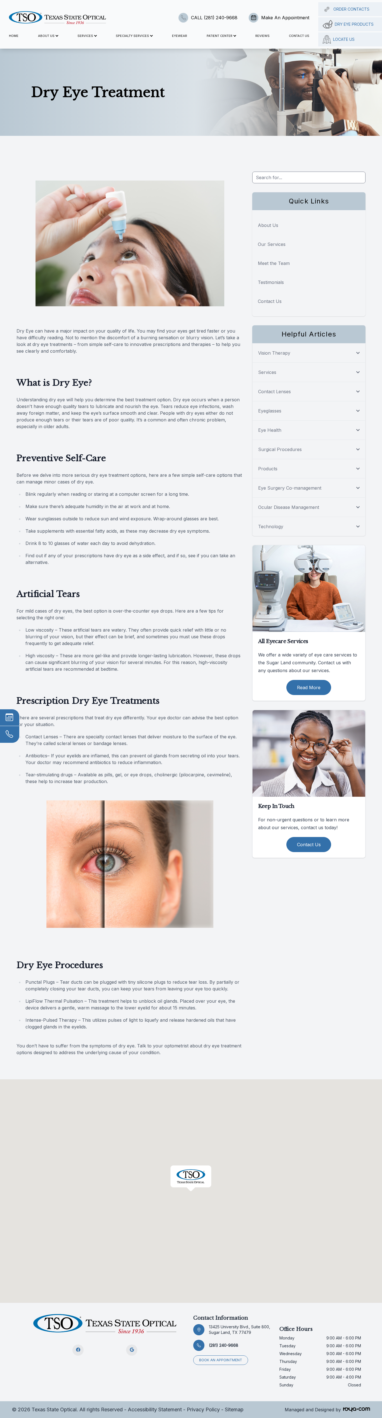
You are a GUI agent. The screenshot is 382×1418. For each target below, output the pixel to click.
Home (13, 36)
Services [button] (85, 36)
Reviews (262, 36)
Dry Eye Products (354, 24)
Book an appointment (220, 1360)
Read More (308, 687)
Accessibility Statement (155, 1409)
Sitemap (234, 1409)
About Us (268, 225)
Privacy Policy (203, 1409)
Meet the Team (274, 263)
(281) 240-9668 (223, 1345)
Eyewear (179, 36)
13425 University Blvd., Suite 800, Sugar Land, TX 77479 (239, 1329)
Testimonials (271, 282)
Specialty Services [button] (132, 36)
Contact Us (299, 36)
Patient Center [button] (219, 36)
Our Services (272, 244)
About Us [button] (46, 36)
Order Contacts (351, 9)
